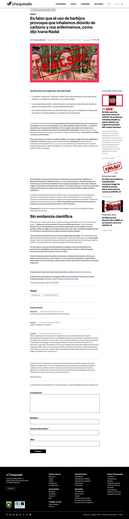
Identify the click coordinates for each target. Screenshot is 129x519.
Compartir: (87, 40)
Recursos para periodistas (83, 500)
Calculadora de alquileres (83, 481)
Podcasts (74, 279)
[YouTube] (30, 515)
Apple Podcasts (58, 279)
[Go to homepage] (22, 4)
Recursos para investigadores (84, 502)
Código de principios (113, 483)
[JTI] (20, 504)
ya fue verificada (84, 222)
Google (68, 279)
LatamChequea (54, 504)
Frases (51, 481)
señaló (63, 181)
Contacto (11, 488)
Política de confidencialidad (109, 514)
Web (32, 439)
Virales (51, 479)
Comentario (36, 393)
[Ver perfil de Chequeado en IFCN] (9, 504)
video (44, 126)
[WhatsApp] (27, 515)
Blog (50, 498)
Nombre (34, 418)
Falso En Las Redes (51, 295)
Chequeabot (79, 485)
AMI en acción (79, 494)
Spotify (48, 279)
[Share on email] (98, 40)
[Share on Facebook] (91, 40)
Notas (73, 4)
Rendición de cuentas (114, 492)
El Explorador (79, 483)
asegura (64, 195)
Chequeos (52, 476)
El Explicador (106, 176)
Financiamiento (112, 490)
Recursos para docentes (82, 498)
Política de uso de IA (113, 485)
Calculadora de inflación (82, 479)
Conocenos (61, 4)
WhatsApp (52, 491)
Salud (33, 14)
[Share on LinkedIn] (96, 40)
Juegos (77, 496)
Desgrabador (79, 476)
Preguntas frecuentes (114, 494)
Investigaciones (54, 485)
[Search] (109, 4)
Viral (103, 109)
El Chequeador (79, 491)
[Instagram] (14, 515)
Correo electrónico (39, 429)
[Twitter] (24, 515)
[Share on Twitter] (94, 40)
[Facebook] (7, 515)
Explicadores (53, 483)
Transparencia (111, 479)
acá (52, 144)
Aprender (85, 4)
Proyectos (110, 487)
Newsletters (52, 494)
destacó (50, 201)
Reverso (51, 506)
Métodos (110, 481)
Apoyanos (98, 4)
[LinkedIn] (17, 515)
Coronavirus (36, 295)
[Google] (11, 515)
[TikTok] (21, 515)
